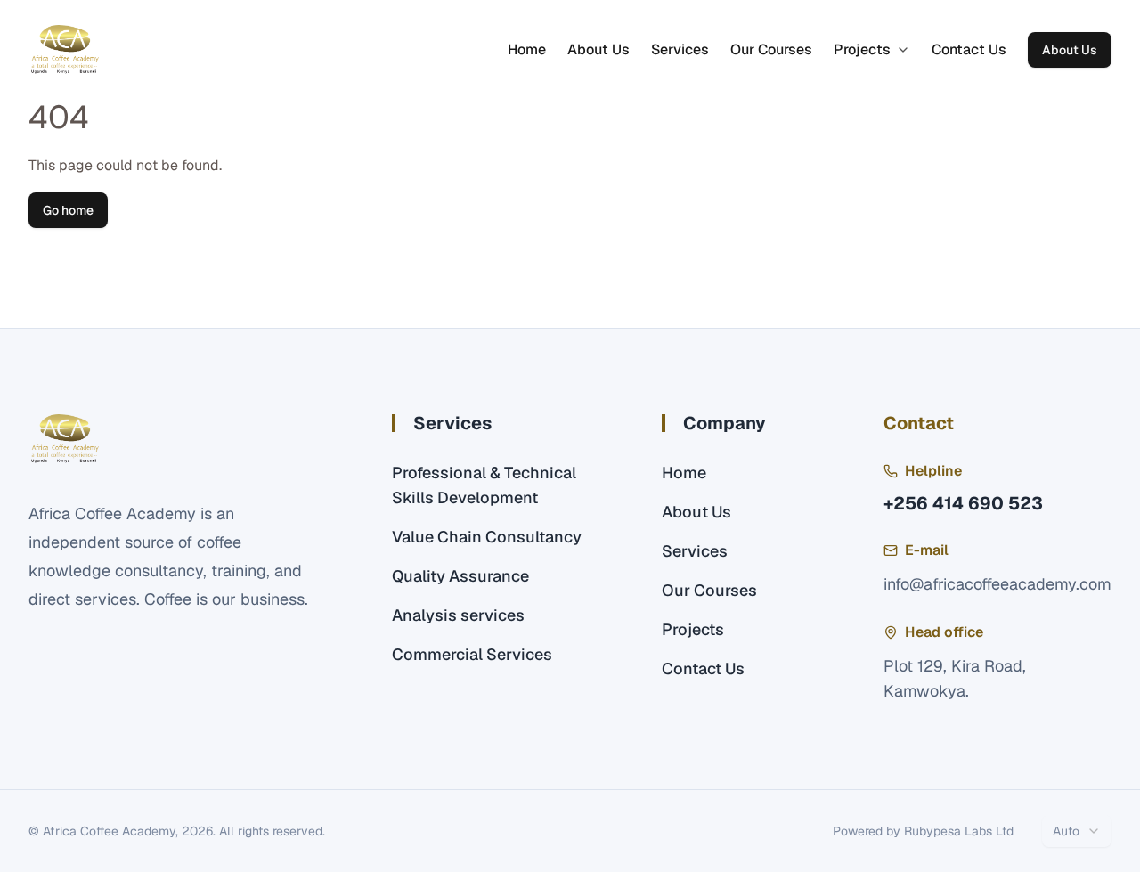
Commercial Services (472, 654)
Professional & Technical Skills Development (484, 485)
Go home (68, 210)
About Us (598, 49)
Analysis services (458, 615)
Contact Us (969, 49)
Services (680, 49)
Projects (862, 49)
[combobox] (1077, 831)
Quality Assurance (460, 576)
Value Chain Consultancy (487, 536)
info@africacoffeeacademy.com (998, 584)
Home (527, 49)
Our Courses (771, 49)
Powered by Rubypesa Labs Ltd (923, 831)
